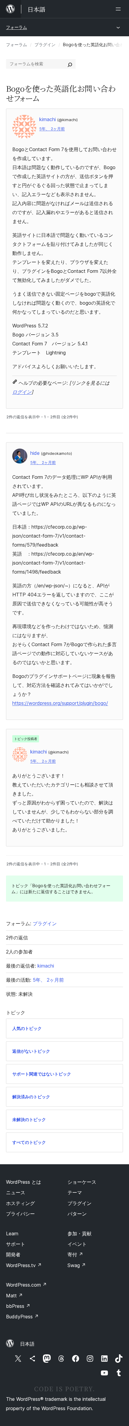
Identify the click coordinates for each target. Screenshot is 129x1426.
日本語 (27, 1344)
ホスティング (20, 1203)
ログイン (22, 392)
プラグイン (45, 44)
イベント (77, 1244)
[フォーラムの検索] (70, 64)
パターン (77, 1214)
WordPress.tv (24, 1265)
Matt (14, 1296)
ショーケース (82, 1182)
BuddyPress (22, 1317)
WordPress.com (26, 1285)
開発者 (13, 1254)
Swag (77, 1265)
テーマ (75, 1192)
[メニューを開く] (119, 9)
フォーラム (16, 27)
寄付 (75, 1254)
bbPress (18, 1306)
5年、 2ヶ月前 (52, 129)
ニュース (15, 1192)
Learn (12, 1234)
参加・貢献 (80, 1234)
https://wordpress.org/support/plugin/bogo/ (60, 703)
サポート (15, 1244)
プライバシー (20, 1214)
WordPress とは (23, 1182)
